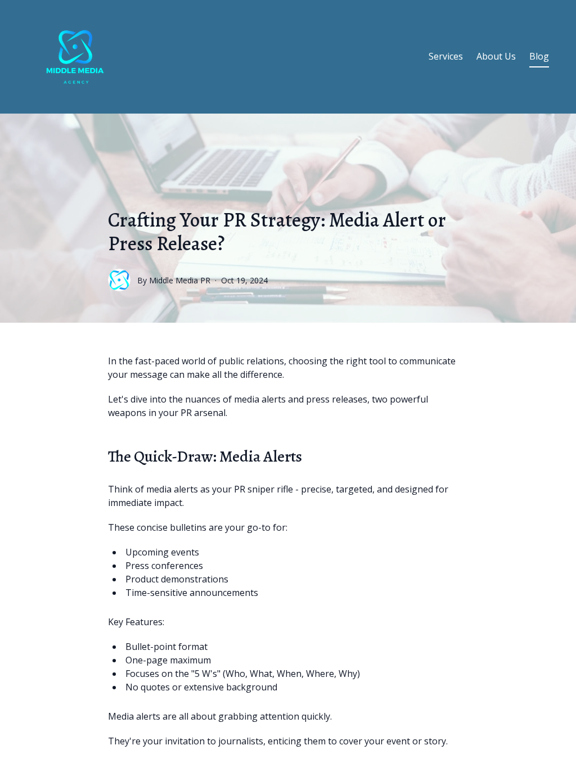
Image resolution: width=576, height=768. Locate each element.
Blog (539, 56)
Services (446, 56)
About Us (496, 56)
